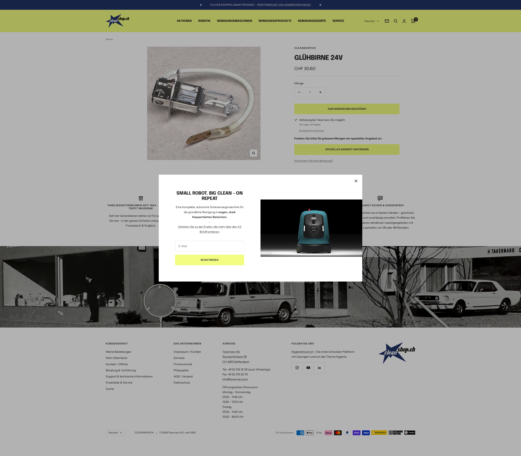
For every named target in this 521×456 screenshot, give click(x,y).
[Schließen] (356, 181)
